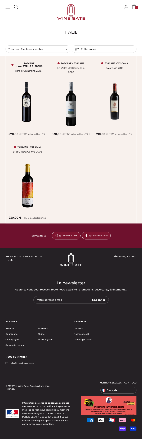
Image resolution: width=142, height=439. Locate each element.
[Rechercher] (16, 7)
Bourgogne (11, 334)
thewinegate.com (83, 339)
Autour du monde (15, 345)
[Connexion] (126, 7)
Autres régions (45, 339)
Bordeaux (43, 328)
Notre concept (81, 334)
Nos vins (10, 328)
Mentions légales (111, 382)
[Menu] (8, 7)
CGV (126, 382)
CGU (134, 382)
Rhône (41, 334)
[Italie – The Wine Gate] (71, 12)
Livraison (78, 328)
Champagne (12, 339)
